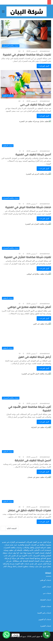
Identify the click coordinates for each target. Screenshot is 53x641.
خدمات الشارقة (45, 600)
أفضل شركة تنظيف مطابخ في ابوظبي (29, 307)
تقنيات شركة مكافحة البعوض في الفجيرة (27, 54)
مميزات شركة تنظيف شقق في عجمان (29, 510)
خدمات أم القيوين (44, 619)
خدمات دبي (47, 593)
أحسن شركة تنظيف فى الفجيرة (33, 154)
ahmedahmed (45, 51)
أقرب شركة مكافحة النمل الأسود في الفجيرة (29, 408)
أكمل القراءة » (44, 66)
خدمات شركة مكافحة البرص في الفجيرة (28, 207)
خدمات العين (46, 587)
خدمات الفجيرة (45, 626)
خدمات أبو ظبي (45, 580)
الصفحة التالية (12, 528)
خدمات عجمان (46, 606)
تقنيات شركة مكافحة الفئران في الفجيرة (27, 257)
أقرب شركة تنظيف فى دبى (35, 104)
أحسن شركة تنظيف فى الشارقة (33, 460)
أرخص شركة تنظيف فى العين (34, 357)
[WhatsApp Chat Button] (6, 634)
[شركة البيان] (26, 11)
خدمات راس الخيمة (44, 613)
